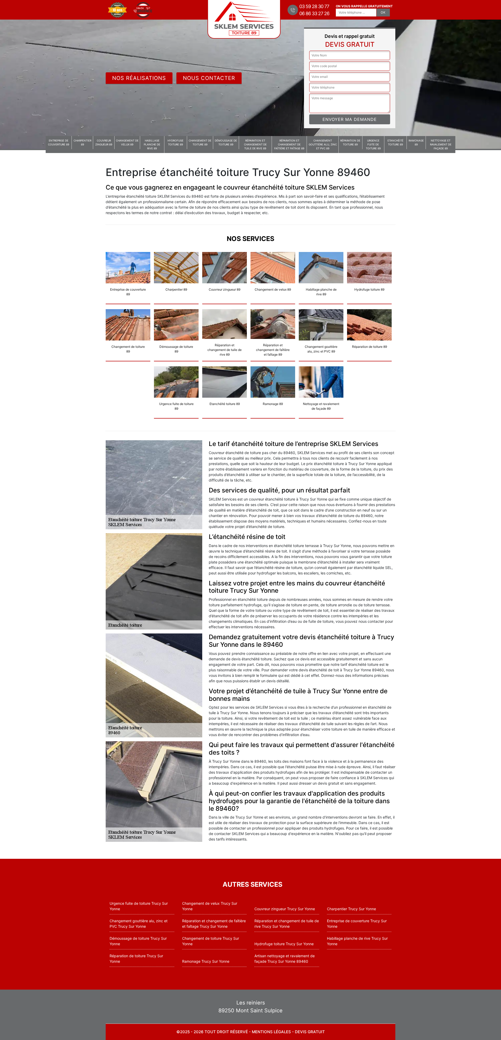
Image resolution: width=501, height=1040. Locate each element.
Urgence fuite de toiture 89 (373, 144)
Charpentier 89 (82, 142)
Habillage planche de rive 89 (152, 144)
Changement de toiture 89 (200, 142)
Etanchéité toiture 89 (395, 142)
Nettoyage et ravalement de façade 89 (440, 144)
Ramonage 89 (416, 142)
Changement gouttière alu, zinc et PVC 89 (323, 144)
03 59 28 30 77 (314, 6)
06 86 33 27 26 (314, 13)
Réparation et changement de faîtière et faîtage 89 (289, 144)
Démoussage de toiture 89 (226, 142)
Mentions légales (271, 1031)
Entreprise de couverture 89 (58, 142)
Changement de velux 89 (127, 142)
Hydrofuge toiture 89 (175, 142)
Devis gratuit (310, 1031)
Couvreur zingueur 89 (103, 142)
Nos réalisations (139, 78)
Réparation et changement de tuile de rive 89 (255, 144)
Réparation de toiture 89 (350, 142)
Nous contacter (209, 78)
